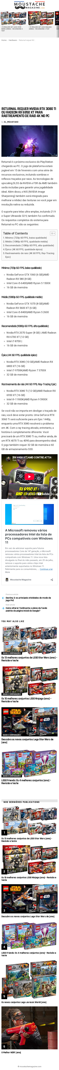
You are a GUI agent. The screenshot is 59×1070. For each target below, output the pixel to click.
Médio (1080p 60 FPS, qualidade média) (26, 241)
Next (57, 24)
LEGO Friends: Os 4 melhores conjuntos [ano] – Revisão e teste (26, 782)
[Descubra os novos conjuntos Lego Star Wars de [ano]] (29, 721)
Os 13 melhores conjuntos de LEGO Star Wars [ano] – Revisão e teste (29, 659)
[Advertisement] (29, 72)
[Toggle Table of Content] (51, 233)
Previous (1, 24)
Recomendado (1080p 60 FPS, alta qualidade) (29, 245)
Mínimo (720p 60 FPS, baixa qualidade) (26, 237)
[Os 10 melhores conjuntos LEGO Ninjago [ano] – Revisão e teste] (29, 681)
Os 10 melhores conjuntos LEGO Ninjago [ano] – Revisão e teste (26, 700)
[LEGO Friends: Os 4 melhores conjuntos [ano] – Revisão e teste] (29, 762)
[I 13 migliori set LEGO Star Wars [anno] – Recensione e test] (13, 18)
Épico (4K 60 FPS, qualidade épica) (24, 249)
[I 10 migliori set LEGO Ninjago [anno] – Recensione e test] (40, 18)
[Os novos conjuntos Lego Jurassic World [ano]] (29, 979)
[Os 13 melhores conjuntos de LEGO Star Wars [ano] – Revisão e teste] (29, 640)
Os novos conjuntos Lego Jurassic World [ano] (23, 1002)
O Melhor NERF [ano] (11, 1052)
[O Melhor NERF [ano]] (29, 1027)
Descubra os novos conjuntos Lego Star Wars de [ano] (27, 741)
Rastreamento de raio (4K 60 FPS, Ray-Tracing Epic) (29, 255)
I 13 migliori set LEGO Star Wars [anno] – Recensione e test (12, 29)
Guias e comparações (12, 653)
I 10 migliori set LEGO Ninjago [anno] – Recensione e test (40, 28)
